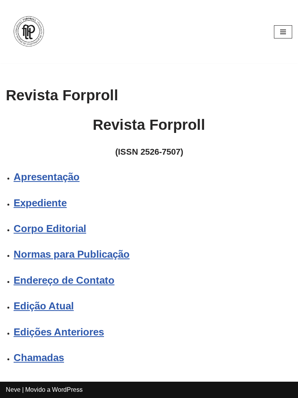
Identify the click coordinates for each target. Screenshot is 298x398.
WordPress (67, 389)
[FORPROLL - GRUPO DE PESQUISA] (29, 31)
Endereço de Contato (64, 280)
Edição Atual (44, 306)
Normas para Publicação (72, 254)
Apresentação (47, 177)
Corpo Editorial (50, 228)
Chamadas (39, 357)
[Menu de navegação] (283, 31)
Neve (13, 389)
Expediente (40, 203)
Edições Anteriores (59, 332)
